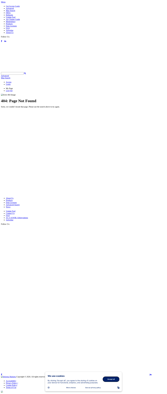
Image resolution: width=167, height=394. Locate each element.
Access (8, 82)
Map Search (10, 11)
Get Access (10, 6)
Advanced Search (13, 205)
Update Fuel (10, 17)
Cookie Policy (11, 385)
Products (9, 24)
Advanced (10, 8)
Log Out (9, 91)
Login (17, 6)
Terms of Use (11, 387)
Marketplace (10, 22)
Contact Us (10, 213)
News (8, 207)
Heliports (9, 15)
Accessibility (11, 381)
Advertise (9, 30)
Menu (3, 2)
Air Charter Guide (13, 19)
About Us (9, 33)
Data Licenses (11, 26)
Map (5, 78)
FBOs (8, 13)
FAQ (8, 28)
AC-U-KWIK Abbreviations (17, 218)
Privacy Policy (12, 383)
